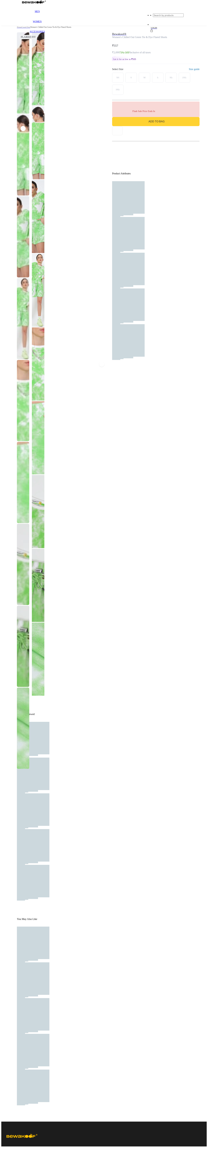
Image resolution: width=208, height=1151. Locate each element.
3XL (118, 89)
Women (37, 21)
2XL (184, 77)
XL (171, 77)
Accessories (37, 31)
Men (37, 11)
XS (117, 77)
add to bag (157, 121)
